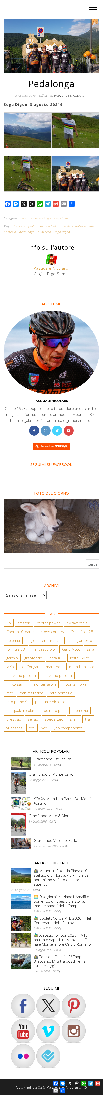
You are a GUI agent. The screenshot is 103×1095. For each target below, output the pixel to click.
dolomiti (13, 640)
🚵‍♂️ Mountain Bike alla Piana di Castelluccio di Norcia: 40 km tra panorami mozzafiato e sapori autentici (62, 877)
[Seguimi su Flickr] (23, 1056)
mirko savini (16, 684)
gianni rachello (47, 226)
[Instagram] (46, 431)
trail (88, 719)
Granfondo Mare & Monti (50, 815)
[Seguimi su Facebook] (23, 1006)
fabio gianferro (79, 640)
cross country (52, 631)
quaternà (44, 232)
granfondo (33, 657)
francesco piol (24, 226)
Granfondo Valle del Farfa (55, 840)
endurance (51, 640)
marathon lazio (81, 666)
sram (74, 719)
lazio (10, 666)
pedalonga (26, 232)
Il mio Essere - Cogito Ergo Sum (45, 218)
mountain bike (74, 684)
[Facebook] (34, 431)
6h (8, 622)
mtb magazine (32, 692)
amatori (24, 622)
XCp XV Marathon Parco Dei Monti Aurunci (62, 801)
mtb (9, 692)
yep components (68, 727)
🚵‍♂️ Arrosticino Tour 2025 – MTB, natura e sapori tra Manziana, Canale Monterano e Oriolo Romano (62, 940)
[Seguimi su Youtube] (23, 1031)
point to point (55, 710)
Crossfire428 (82, 631)
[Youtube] (69, 431)
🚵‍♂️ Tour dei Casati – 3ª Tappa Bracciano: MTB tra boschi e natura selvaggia (60, 961)
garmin (12, 657)
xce (32, 727)
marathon (54, 666)
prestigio (13, 719)
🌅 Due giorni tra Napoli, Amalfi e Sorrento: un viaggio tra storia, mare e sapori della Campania (61, 901)
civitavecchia (77, 622)
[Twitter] (57, 431)
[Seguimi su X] (48, 1006)
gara (90, 649)
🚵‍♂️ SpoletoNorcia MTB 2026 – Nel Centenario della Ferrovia (62, 920)
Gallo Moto (71, 649)
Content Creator (20, 631)
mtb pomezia (61, 692)
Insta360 (56, 657)
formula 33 (15, 649)
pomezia (81, 710)
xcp (44, 727)
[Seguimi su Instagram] (74, 1031)
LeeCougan (30, 666)
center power (48, 622)
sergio (33, 719)
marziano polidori (73, 226)
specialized (54, 719)
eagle (31, 640)
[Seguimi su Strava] (48, 1031)
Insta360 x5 (80, 657)
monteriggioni (44, 684)
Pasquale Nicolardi (70, 95)
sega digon (62, 232)
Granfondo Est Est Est (52, 758)
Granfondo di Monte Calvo (51, 774)
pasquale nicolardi (50, 701)
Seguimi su (47, 446)
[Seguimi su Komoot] (48, 1056)
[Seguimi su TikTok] (74, 1006)
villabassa (14, 727)
